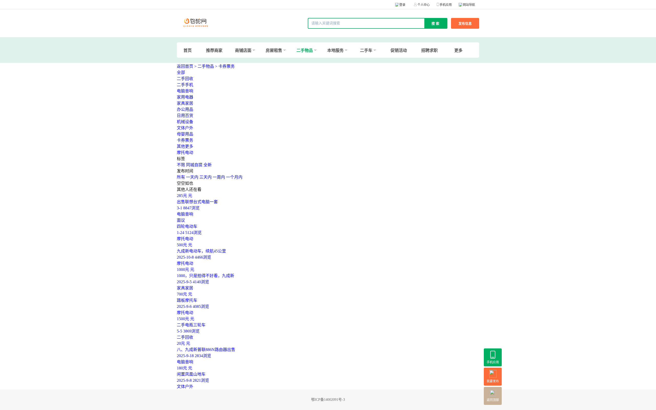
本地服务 (335, 50)
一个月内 (234, 177)
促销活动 (399, 50)
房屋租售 (274, 50)
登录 (402, 5)
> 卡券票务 (225, 66)
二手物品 (304, 50)
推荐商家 (214, 50)
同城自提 (194, 165)
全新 (207, 165)
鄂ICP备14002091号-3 (328, 400)
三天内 (205, 177)
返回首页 (185, 66)
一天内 (192, 177)
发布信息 (465, 23)
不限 (181, 165)
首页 (187, 50)
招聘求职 (429, 50)
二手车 (366, 50)
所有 (181, 177)
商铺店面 (243, 50)
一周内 (219, 177)
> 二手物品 (204, 66)
